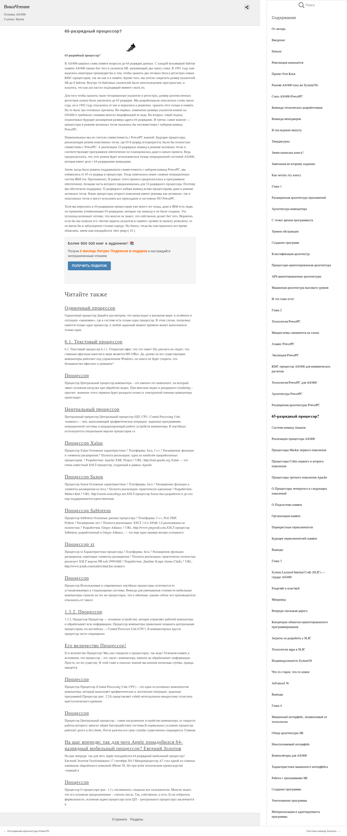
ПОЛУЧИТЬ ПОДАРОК (89, 265)
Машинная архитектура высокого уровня (300, 287)
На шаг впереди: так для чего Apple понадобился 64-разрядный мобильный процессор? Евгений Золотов (124, 745)
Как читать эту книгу (286, 175)
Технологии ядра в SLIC (288, 649)
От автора (278, 29)
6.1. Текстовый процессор (93, 341)
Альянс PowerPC (283, 344)
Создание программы (286, 789)
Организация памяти (286, 516)
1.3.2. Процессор (83, 611)
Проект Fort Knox (284, 74)
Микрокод (279, 599)
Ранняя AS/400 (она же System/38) (295, 85)
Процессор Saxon (84, 476)
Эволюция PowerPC (285, 355)
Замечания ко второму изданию (293, 164)
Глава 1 (277, 186)
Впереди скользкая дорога (289, 611)
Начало (277, 51)
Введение (278, 40)
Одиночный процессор (90, 307)
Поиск (306, 5)
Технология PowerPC (286, 321)
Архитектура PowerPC (287, 393)
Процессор (77, 375)
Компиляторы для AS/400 (289, 755)
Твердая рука (281, 141)
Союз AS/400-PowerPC (287, 96)
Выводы (277, 549)
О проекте (119, 819)
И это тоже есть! (283, 299)
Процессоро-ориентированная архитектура (301, 265)
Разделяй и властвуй (286, 588)
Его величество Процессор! (95, 645)
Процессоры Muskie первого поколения (299, 450)
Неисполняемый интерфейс (291, 744)
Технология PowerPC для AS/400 (294, 382)
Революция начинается (287, 62)
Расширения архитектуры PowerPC (296, 405)
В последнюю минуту (287, 130)
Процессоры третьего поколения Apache (299, 477)
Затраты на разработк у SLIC (291, 638)
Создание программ (285, 242)
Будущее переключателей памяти (294, 538)
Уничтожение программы (289, 800)
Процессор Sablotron (88, 510)
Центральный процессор (92, 409)
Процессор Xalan (84, 443)
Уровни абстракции (285, 231)
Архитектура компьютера (289, 209)
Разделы (136, 819)
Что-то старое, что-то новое (290, 672)
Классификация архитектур (291, 254)
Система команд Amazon (289, 427)
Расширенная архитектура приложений (299, 197)
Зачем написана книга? (287, 152)
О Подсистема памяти (287, 504)
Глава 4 (277, 705)
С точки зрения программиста (292, 220)
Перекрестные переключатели (292, 527)
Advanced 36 (280, 683)
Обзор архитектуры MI (287, 733)
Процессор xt (80, 544)
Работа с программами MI (289, 778)
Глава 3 (277, 561)
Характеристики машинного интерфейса (300, 766)
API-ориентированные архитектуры (296, 276)
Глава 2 (277, 310)
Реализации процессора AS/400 (293, 438)
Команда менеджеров (286, 119)
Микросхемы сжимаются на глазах (295, 332)
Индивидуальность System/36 (292, 660)
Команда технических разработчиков (297, 107)
